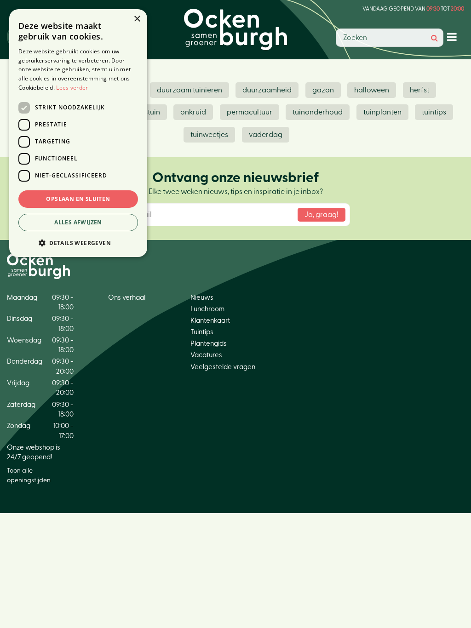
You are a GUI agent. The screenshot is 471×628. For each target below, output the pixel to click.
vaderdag (265, 134)
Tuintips (201, 332)
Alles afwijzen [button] (78, 222)
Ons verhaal (126, 297)
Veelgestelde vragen (222, 367)
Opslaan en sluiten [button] (78, 199)
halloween (371, 90)
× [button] (136, 19)
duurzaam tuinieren (189, 90)
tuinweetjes (209, 134)
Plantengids (208, 343)
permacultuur (249, 112)
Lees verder (72, 87)
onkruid (193, 112)
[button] (78, 242)
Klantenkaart (210, 320)
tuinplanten (382, 112)
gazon (323, 90)
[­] (453, 36)
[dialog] (78, 133)
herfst (419, 90)
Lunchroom (207, 309)
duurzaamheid (267, 90)
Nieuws (201, 297)
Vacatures (206, 355)
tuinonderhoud (318, 112)
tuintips (434, 112)
